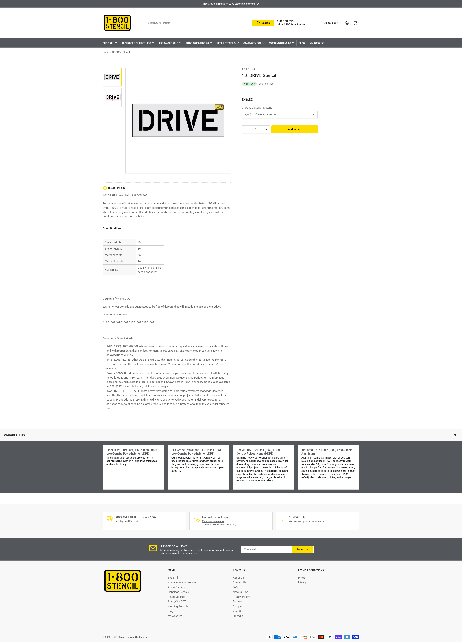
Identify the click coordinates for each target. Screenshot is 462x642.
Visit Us (237, 611)
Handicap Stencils (197, 43)
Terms (301, 577)
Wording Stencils (280, 43)
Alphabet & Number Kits (136, 43)
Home (106, 52)
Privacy (302, 582)
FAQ (235, 587)
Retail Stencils (226, 43)
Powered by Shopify (137, 637)
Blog (302, 43)
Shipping (238, 606)
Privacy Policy (241, 596)
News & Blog (240, 592)
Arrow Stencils (168, 43)
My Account (317, 43)
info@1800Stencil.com (291, 24)
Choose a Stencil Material (257, 107)
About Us (238, 577)
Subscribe (302, 549)
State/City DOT (252, 43)
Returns (237, 601)
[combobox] (210, 23)
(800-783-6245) (219, 524)
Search (265, 23)
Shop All (108, 43)
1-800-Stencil (249, 69)
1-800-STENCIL (286, 21)
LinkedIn (238, 616)
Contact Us (239, 582)
